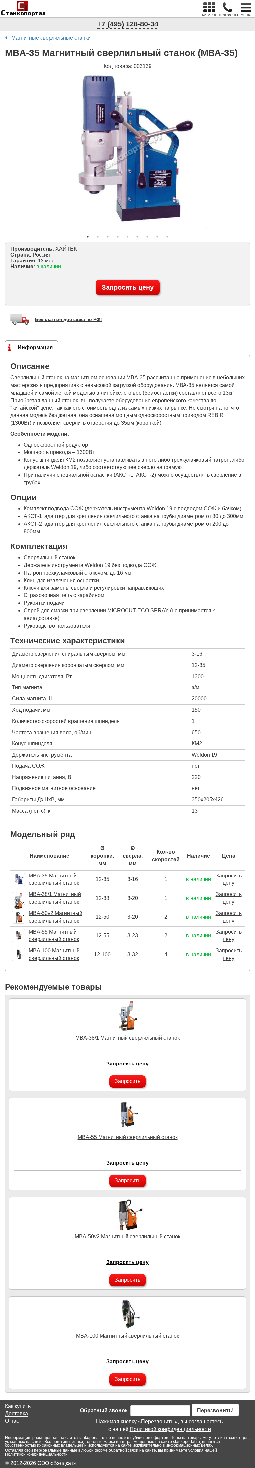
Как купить (18, 1406)
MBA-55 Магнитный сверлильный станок (128, 1137)
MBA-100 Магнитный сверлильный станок (127, 1336)
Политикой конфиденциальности (170, 1429)
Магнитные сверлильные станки (51, 38)
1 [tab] (87, 236)
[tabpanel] (127, 151)
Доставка (16, 1413)
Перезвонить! (215, 1410)
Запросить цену (128, 287)
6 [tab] (137, 236)
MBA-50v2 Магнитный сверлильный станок (127, 1236)
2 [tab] (97, 236)
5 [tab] (127, 236)
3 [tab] (107, 236)
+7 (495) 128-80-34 (127, 24)
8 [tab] (157, 236)
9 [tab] (167, 236)
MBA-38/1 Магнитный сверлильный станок (127, 1038)
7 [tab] (147, 236)
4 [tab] (117, 236)
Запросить (127, 1081)
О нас (12, 1421)
